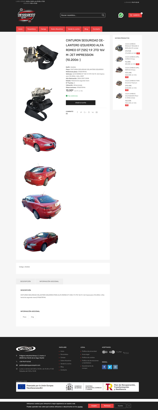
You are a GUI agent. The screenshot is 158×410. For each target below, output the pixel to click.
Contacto (96, 29)
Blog (86, 29)
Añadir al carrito (80, 103)
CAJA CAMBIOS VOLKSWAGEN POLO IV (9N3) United (131, 96)
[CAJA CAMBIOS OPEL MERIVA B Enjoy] (119, 70)
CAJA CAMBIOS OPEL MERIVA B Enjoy (132, 69)
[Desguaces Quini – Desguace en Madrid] (25, 15)
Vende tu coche (74, 29)
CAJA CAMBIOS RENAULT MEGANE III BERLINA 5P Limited (132, 46)
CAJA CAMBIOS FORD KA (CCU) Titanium (132, 82)
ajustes (80, 407)
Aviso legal (85, 354)
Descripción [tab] (25, 281)
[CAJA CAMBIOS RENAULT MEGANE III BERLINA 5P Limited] (119, 48)
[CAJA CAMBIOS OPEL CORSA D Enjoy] (119, 59)
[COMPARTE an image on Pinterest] (88, 112)
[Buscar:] (82, 15)
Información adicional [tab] (49, 281)
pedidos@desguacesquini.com (29, 365)
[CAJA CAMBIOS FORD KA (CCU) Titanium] (119, 83)
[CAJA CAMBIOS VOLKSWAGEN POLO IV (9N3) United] (119, 96)
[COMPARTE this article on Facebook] (77, 112)
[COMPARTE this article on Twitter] (80, 112)
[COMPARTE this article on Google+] (84, 112)
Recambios (32, 29)
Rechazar (107, 406)
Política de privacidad (89, 351)
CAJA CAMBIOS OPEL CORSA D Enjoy (132, 58)
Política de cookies (88, 357)
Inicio (20, 29)
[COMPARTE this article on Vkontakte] (92, 112)
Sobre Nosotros (57, 29)
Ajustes (120, 406)
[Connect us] (104, 367)
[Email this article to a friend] (96, 112)
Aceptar (94, 406)
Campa (43, 29)
